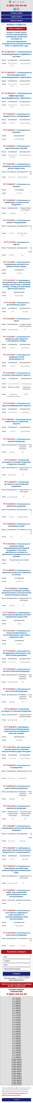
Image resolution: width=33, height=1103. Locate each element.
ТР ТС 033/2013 (16, 1054)
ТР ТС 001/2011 (16, 998)
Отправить (16, 974)
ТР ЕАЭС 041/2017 (16, 1068)
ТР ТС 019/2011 (16, 1029)
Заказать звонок (16, 20)
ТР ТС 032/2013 (16, 1052)
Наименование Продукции (12, 969)
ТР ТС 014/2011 (16, 1021)
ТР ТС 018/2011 (16, 1028)
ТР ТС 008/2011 (16, 1010)
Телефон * (7, 961)
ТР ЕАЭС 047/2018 (16, 1078)
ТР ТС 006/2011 (16, 1007)
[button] (15, 9)
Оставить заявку (16, 13)
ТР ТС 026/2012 (16, 1042)
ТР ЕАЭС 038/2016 (16, 1063)
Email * (6, 965)
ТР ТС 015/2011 (16, 1022)
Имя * (5, 957)
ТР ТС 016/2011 (16, 1024)
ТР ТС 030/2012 (16, 1049)
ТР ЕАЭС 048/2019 (16, 1080)
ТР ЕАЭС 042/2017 (16, 1070)
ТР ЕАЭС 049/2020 (16, 1082)
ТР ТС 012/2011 (16, 1017)
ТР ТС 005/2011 (16, 1005)
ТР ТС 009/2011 (16, 1012)
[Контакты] (23, 2)
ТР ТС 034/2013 (16, 1056)
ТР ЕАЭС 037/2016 (16, 1061)
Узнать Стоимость (15, 28)
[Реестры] (20, 2)
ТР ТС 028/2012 (16, 1045)
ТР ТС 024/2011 (16, 1038)
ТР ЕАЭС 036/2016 (16, 1059)
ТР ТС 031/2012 (16, 1050)
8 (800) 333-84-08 (17, 5)
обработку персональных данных (11, 1095)
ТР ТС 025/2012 (16, 1040)
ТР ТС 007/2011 (16, 1008)
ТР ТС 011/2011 (16, 1016)
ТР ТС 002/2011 (16, 1000)
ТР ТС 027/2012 (16, 1043)
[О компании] (14, 2)
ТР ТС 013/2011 (16, 1019)
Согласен (16, 1099)
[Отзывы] (18, 2)
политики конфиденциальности (16, 980)
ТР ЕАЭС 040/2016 (16, 1066)
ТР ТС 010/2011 (16, 1014)
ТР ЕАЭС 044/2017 (16, 1073)
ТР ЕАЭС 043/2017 (16, 1071)
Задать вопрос (16, 17)
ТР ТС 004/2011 (16, 1003)
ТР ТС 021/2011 (16, 1033)
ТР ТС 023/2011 (16, 1036)
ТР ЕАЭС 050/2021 (16, 1084)
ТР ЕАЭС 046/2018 (16, 1077)
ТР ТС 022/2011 (16, 1035)
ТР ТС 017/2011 (16, 1026)
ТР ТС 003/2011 (16, 1002)
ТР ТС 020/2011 (16, 1031)
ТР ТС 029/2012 (16, 1047)
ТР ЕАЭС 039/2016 (16, 1064)
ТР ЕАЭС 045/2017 (16, 1075)
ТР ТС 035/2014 (16, 1057)
